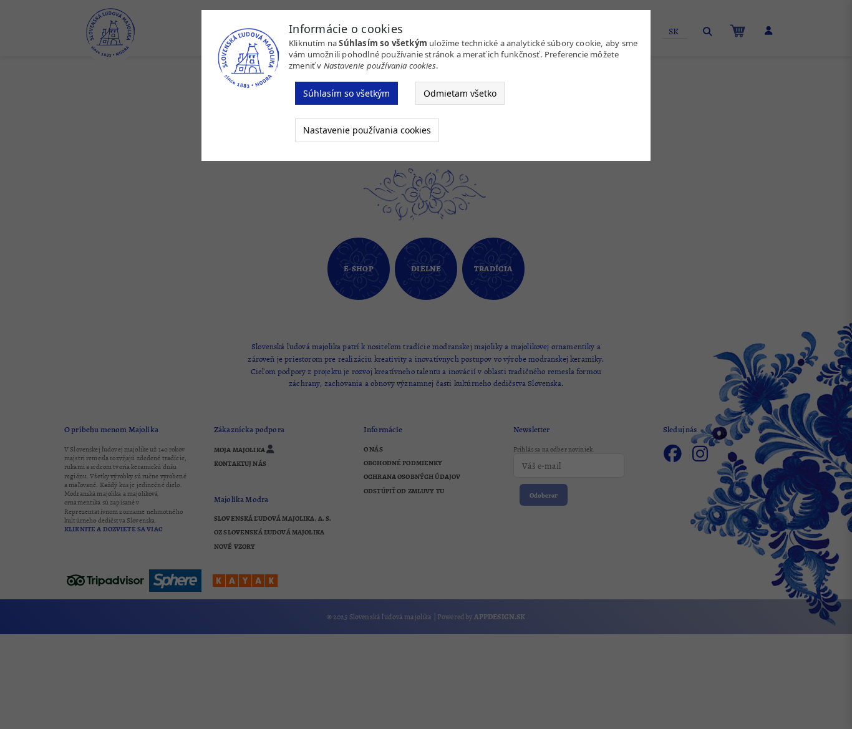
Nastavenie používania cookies (367, 130)
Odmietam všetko (460, 93)
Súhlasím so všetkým (346, 93)
